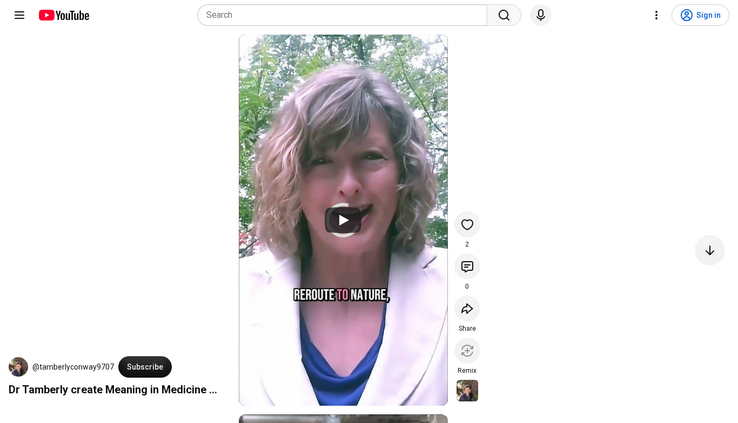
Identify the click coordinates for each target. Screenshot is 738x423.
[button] (18, 367)
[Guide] (19, 15)
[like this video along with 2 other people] (467, 224)
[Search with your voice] (541, 15)
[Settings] (656, 15)
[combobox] (345, 15)
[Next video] (710, 250)
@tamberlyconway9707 (73, 367)
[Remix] (467, 351)
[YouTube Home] (63, 15)
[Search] (504, 15)
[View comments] (467, 266)
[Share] (467, 309)
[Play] (343, 220)
